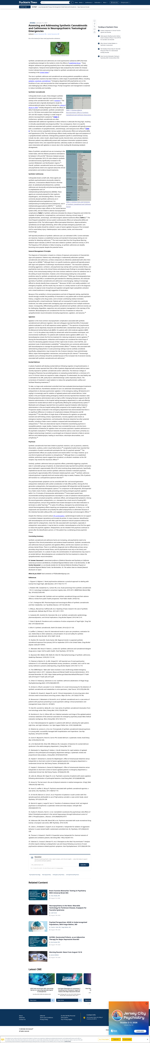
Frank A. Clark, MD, (56, 927)
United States (44, 72)
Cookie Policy (67, 1041)
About (21, 1016)
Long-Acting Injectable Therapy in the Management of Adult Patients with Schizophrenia (57, 7)
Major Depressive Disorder (83, 7)
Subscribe (83, 864)
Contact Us (22, 1019)
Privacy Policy (44, 1019)
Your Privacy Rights (66, 1019)
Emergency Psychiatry (58, 874)
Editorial (42, 1016)
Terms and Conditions (46, 1017)
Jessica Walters (55, 955)
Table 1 (56, 117)
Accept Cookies (127, 1039)
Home (107, 1030)
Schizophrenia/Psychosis (72, 874)
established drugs (75, 63)
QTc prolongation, (59, 516)
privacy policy (60, 868)
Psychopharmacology (34, 874)
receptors (57, 100)
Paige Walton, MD (66, 927)
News (76, 2)
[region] (75, 1039)
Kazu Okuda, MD (55, 895)
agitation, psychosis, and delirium (40, 81)
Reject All (115, 1039)
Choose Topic (23, 7)
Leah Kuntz (54, 913)
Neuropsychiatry (46, 874)
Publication (97, 2)
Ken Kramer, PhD (55, 942)
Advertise (22, 1017)
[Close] (147, 1039)
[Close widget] (147, 1003)
